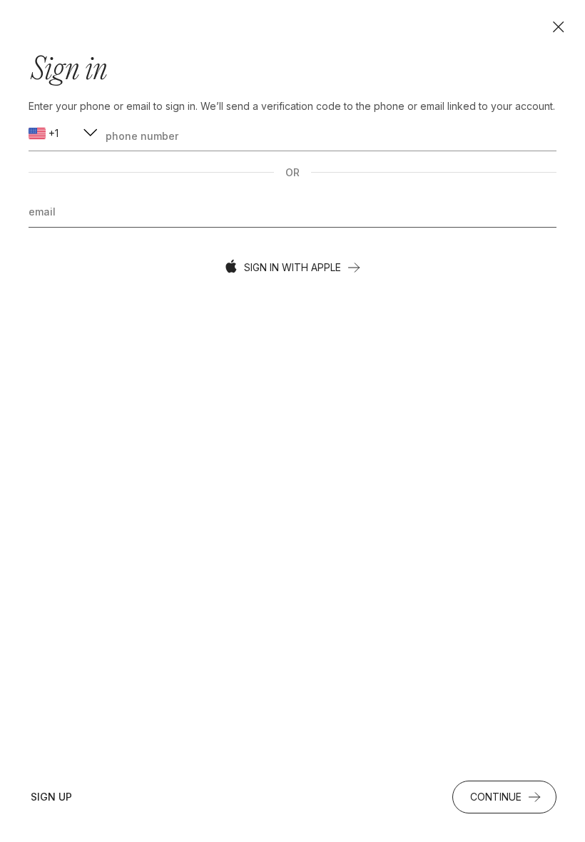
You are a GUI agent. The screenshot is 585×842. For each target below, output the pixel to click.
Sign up (51, 797)
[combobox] (64, 133)
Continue (496, 797)
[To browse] (558, 26)
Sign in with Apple (292, 267)
